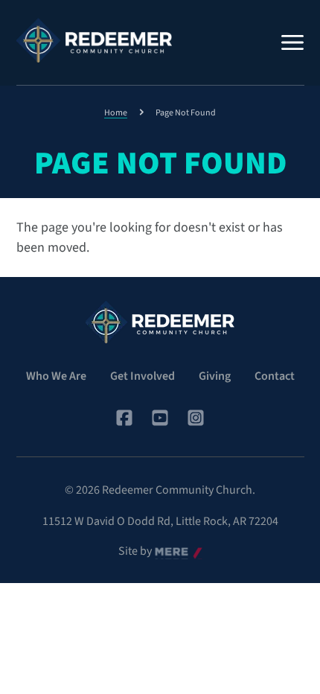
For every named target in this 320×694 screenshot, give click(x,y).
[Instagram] (196, 418)
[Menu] (292, 42)
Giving (215, 376)
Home (115, 112)
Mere (167, 552)
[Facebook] (124, 418)
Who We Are (56, 376)
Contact (275, 376)
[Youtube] (160, 418)
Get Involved (142, 376)
